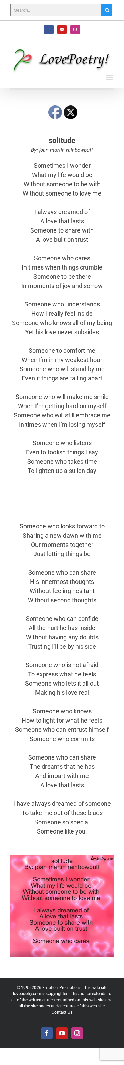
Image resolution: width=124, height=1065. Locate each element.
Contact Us (62, 1012)
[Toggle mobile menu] (110, 77)
